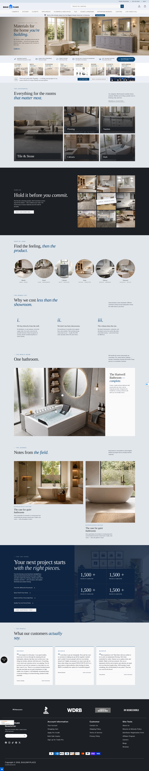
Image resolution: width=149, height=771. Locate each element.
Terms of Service (96, 732)
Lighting (119, 11)
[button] (145, 6)
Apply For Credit (54, 732)
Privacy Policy (95, 736)
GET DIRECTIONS (83, 79)
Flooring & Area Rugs (62, 11)
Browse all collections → (116, 101)
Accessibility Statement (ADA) (10, 764)
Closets (35, 11)
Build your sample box (24, 212)
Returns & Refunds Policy (132, 729)
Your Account (52, 725)
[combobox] (97, 6)
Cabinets (15, 11)
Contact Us (94, 725)
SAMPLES (17, 49)
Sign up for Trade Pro (56, 740)
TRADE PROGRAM (124, 1)
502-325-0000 (136, 1)
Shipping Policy (95, 729)
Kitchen (25, 11)
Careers (126, 740)
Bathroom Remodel (104, 11)
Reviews (126, 747)
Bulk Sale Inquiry (54, 736)
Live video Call (131, 11)
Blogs (125, 743)
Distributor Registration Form (133, 732)
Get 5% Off (4, 659)
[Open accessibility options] (2, 769)
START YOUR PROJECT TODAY (25, 610)
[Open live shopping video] (147, 384)
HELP (144, 1)
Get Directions (100, 15)
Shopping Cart (53, 729)
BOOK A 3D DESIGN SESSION (99, 79)
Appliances (46, 11)
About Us (126, 725)
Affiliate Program (129, 736)
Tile (75, 11)
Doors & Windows (87, 11)
